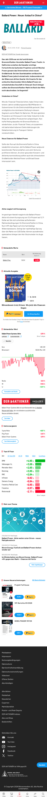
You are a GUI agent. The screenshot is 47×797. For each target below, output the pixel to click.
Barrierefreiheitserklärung (12, 668)
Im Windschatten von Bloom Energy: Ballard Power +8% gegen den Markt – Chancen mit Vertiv (22, 558)
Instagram (12, 746)
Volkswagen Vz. (7, 464)
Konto (21, 321)
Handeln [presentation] (42, 765)
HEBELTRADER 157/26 (23, 621)
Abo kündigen (7, 683)
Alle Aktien (6, 691)
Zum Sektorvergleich (10, 441)
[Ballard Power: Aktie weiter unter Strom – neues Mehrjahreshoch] (23, 519)
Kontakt (11, 737)
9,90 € (19, 633)
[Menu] (44, 2)
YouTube (11, 742)
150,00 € (19, 615)
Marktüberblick (8, 706)
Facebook (11, 751)
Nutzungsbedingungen (11, 660)
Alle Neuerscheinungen (38, 580)
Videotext (6, 675)
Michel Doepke (26, 48)
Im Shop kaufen (33, 314)
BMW (3, 461)
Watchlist (8, 341)
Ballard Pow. (7, 260)
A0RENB (4, 336)
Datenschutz (7, 664)
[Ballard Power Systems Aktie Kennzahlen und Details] (23, 365)
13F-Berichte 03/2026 (23, 603)
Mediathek (6, 695)
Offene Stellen (7, 679)
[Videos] (4, 794)
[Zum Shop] (11, 794)
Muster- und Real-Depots (12, 710)
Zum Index (7, 418)
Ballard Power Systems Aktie (11, 334)
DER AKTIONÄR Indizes (11, 714)
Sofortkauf (17, 314)
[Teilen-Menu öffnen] (35, 794)
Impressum (6, 656)
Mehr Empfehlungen (37, 565)
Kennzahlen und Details (11, 392)
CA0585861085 (15, 336)
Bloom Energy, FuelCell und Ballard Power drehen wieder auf (21, 549)
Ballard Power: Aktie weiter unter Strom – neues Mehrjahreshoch (21, 539)
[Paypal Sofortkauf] (30, 597)
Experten (5, 703)
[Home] (27, 794)
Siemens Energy (7, 481)
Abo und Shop (7, 718)
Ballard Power (6, 42)
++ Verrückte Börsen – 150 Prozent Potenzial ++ (23, 7)
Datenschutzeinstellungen (12, 672)
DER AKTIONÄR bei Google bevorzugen (15, 54)
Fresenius (5, 488)
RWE (3, 474)
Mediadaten (6, 652)
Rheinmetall (6, 491)
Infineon (5, 478)
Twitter (10, 755)
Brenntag (5, 471)
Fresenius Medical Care (10, 484)
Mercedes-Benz (7, 467)
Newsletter (6, 699)
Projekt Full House (21, 585)
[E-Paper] (19, 794)
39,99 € (19, 597)
